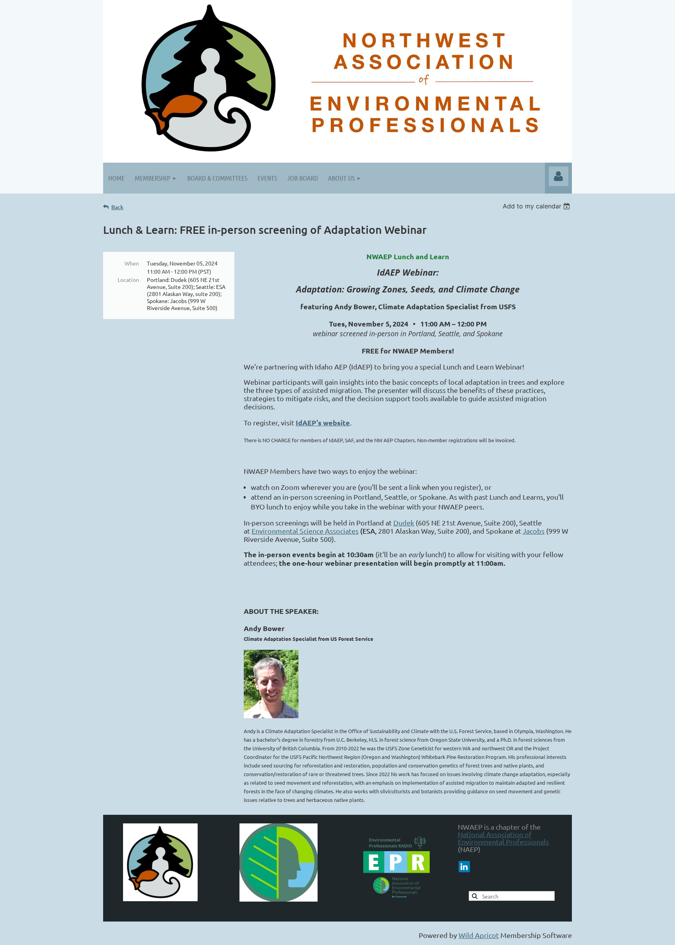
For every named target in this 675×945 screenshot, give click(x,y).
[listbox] (537, 206)
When (132, 263)
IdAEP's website (323, 422)
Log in (558, 176)
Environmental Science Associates (305, 531)
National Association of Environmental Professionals (503, 838)
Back (117, 207)
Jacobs (534, 531)
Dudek (403, 522)
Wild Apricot (479, 935)
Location (128, 279)
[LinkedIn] (464, 866)
